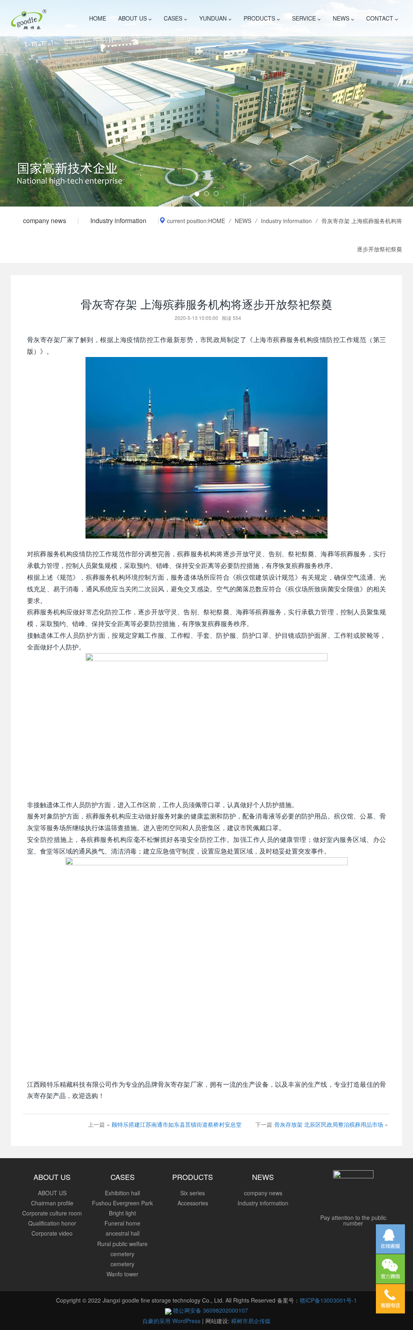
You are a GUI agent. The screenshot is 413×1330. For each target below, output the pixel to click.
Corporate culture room (52, 1213)
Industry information (118, 220)
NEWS (342, 18)
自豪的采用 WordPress (172, 1321)
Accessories (192, 1203)
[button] (31, 103)
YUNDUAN (213, 18)
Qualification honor (52, 1223)
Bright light (122, 1213)
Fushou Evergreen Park (122, 1203)
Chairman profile (52, 1203)
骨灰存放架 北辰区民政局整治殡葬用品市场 (328, 1124)
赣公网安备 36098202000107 (209, 1310)
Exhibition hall (122, 1193)
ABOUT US (133, 18)
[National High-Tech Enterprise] (206, 103)
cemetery (122, 1264)
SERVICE (304, 18)
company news (44, 220)
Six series (192, 1193)
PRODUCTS (260, 18)
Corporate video (52, 1233)
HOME (97, 18)
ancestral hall (123, 1233)
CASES (174, 18)
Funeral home (122, 1223)
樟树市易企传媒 (251, 1321)
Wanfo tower (122, 1274)
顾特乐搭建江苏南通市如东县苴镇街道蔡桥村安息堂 (177, 1124)
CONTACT (380, 18)
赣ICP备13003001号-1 (328, 1300)
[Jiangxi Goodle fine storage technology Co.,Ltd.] (28, 18)
